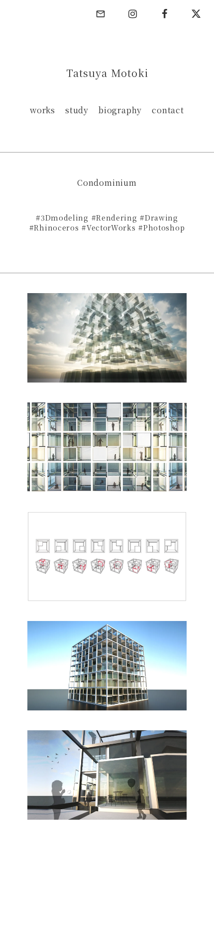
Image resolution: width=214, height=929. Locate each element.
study (77, 110)
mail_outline (101, 14)
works (42, 110)
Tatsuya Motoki (107, 73)
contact (168, 110)
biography (120, 110)
